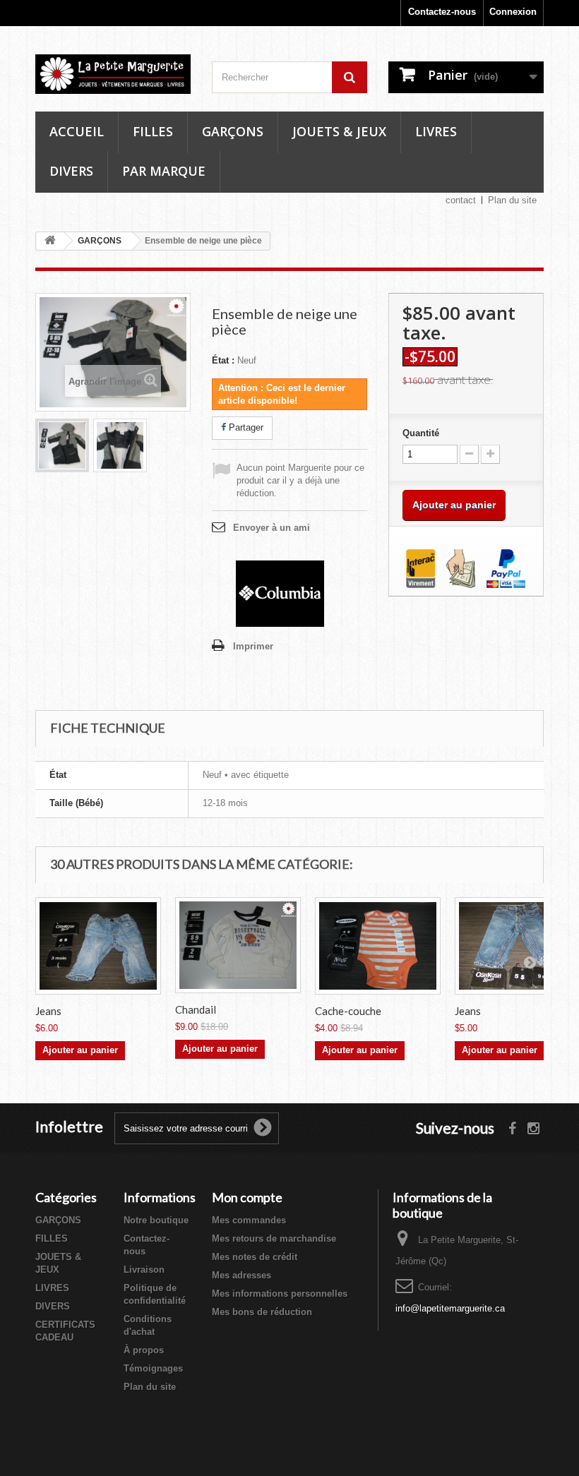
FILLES (51, 1238)
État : (223, 360)
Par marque (163, 170)
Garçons (232, 131)
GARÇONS (58, 1220)
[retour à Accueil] (50, 241)
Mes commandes (249, 1220)
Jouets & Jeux (339, 131)
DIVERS (52, 1306)
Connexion (513, 11)
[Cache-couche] (378, 946)
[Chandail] (238, 945)
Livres (436, 131)
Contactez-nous (442, 11)
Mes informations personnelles (279, 1293)
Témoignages (153, 1368)
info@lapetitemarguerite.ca (450, 1308)
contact (461, 200)
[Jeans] (98, 946)
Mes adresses (241, 1275)
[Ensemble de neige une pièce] (62, 445)
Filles (153, 131)
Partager (244, 427)
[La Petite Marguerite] (113, 74)
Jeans (48, 1010)
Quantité (420, 433)
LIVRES (52, 1288)
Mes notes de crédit (254, 1257)
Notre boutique (156, 1220)
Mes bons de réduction (262, 1312)
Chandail (195, 1009)
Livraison (144, 1269)
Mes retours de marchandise (274, 1238)
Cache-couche (348, 1010)
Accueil (76, 131)
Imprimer (253, 646)
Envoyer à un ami (271, 527)
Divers (71, 170)
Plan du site (512, 200)
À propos (144, 1350)
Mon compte (247, 1197)
